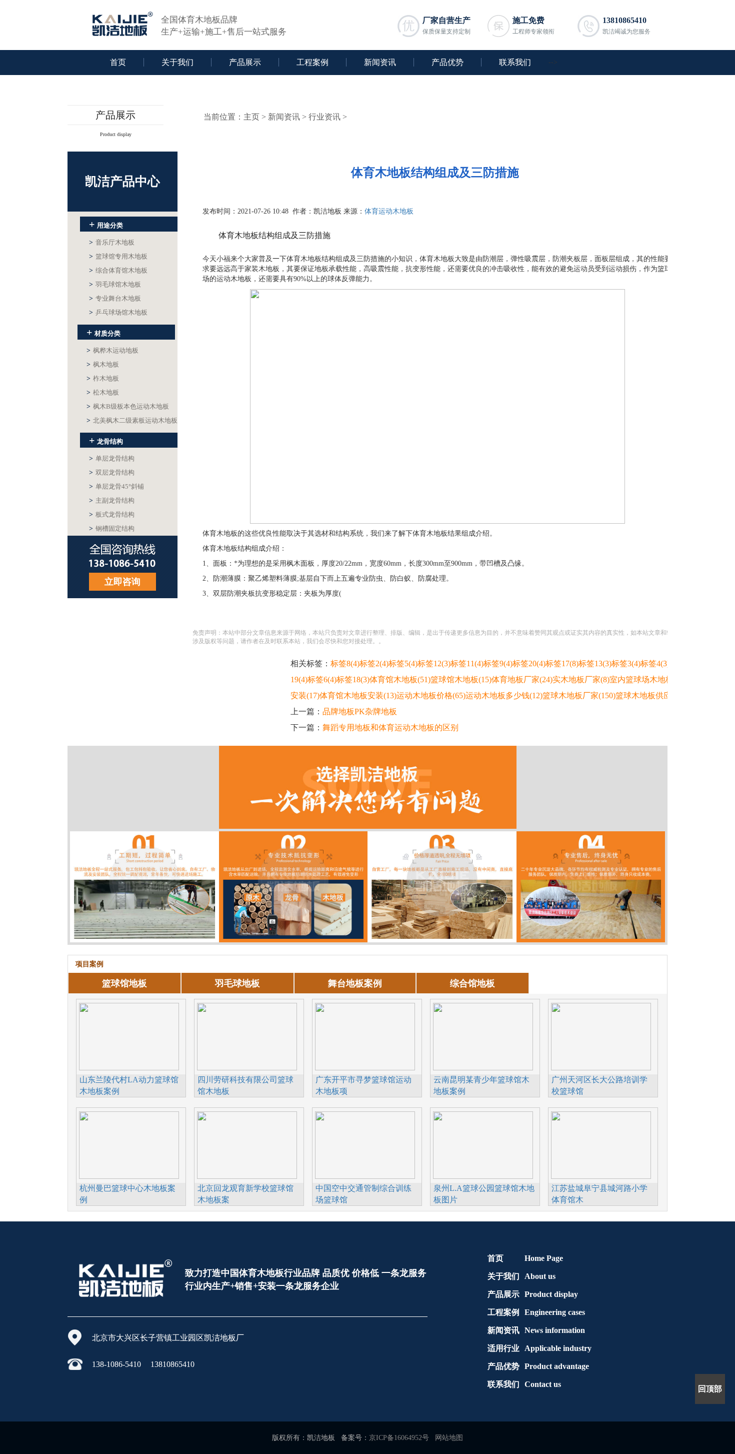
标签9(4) (498, 663)
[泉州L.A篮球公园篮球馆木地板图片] (483, 1143)
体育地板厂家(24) (522, 679)
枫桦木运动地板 (112, 350)
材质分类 (103, 332)
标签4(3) (655, 663)
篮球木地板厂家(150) (579, 695)
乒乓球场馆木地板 (118, 312)
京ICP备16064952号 (399, 1437)
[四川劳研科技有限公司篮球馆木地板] (247, 1035)
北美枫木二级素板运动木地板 (132, 420)
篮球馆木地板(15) (461, 679)
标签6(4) (322, 679)
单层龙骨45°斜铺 (116, 486)
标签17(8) (562, 663)
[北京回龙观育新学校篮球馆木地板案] (247, 1143)
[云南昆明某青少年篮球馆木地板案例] (483, 1035)
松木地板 (102, 392)
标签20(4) (529, 663)
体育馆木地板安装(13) (358, 695)
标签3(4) (626, 663)
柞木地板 (102, 378)
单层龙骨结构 (111, 458)
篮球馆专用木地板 (118, 256)
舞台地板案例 (355, 983)
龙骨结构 (106, 440)
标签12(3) (434, 663)
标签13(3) (595, 663)
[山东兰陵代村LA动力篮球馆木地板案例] (129, 1035)
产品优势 (448, 62)
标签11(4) (467, 663)
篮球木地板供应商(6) (652, 695)
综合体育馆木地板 (118, 270)
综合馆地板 (472, 983)
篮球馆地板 (124, 983)
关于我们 (178, 62)
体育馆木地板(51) (400, 679)
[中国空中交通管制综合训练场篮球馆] (365, 1143)
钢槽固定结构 (111, 528)
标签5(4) (403, 663)
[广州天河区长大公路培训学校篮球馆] (601, 1035)
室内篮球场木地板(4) (646, 679)
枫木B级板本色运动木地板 (127, 406)
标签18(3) (353, 679)
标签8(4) (345, 663)
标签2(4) (374, 663)
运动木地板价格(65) (431, 695)
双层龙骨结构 (111, 472)
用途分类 (106, 224)
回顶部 (710, 1388)
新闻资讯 (380, 62)
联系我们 (515, 62)
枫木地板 (102, 364)
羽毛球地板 (237, 983)
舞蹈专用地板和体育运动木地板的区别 (390, 727)
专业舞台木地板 (115, 298)
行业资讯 (324, 117)
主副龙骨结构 (111, 500)
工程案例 (312, 62)
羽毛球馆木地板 (115, 284)
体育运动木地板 (389, 211)
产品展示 (245, 62)
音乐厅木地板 (111, 242)
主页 (252, 117)
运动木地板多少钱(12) (504, 695)
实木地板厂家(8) (581, 679)
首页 (118, 62)
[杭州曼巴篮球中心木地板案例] (129, 1143)
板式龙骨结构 (111, 514)
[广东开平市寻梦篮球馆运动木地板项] (365, 1035)
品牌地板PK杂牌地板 (359, 711)
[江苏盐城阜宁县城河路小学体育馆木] (601, 1143)
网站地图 (449, 1437)
